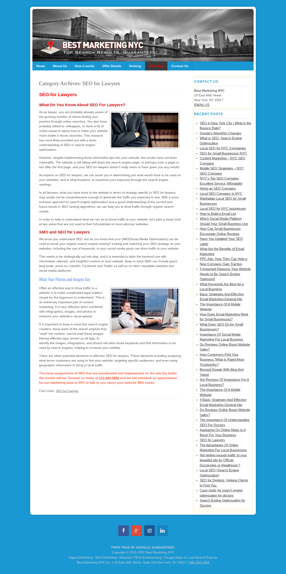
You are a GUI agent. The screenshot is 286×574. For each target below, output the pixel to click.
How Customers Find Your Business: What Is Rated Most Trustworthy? (222, 359)
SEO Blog (156, 66)
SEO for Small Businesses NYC (223, 153)
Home (40, 66)
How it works (85, 66)
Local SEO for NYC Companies (223, 148)
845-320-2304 (199, 562)
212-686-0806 (109, 378)
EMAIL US (202, 105)
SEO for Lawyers (58, 94)
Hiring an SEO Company (218, 188)
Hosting (135, 66)
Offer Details (111, 66)
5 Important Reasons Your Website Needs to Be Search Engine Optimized (225, 274)
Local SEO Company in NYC (221, 193)
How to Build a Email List (218, 214)
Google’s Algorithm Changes (220, 133)
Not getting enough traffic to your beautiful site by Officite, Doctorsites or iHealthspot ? (223, 460)
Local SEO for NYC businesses (223, 208)
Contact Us (179, 66)
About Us (60, 66)
